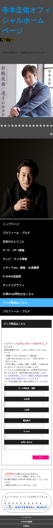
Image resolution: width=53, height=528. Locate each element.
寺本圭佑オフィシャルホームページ (29, 45)
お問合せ (26, 526)
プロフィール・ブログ (16, 232)
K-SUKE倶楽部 (12, 276)
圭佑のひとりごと (13, 241)
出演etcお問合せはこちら (18, 293)
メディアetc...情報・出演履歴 (21, 267)
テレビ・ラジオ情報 (15, 258)
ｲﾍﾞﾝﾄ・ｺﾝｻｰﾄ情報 (13, 250)
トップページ (11, 224)
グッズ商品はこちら (15, 302)
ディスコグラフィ (13, 285)
